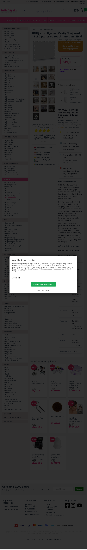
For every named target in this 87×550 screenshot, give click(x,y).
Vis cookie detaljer (43, 290)
